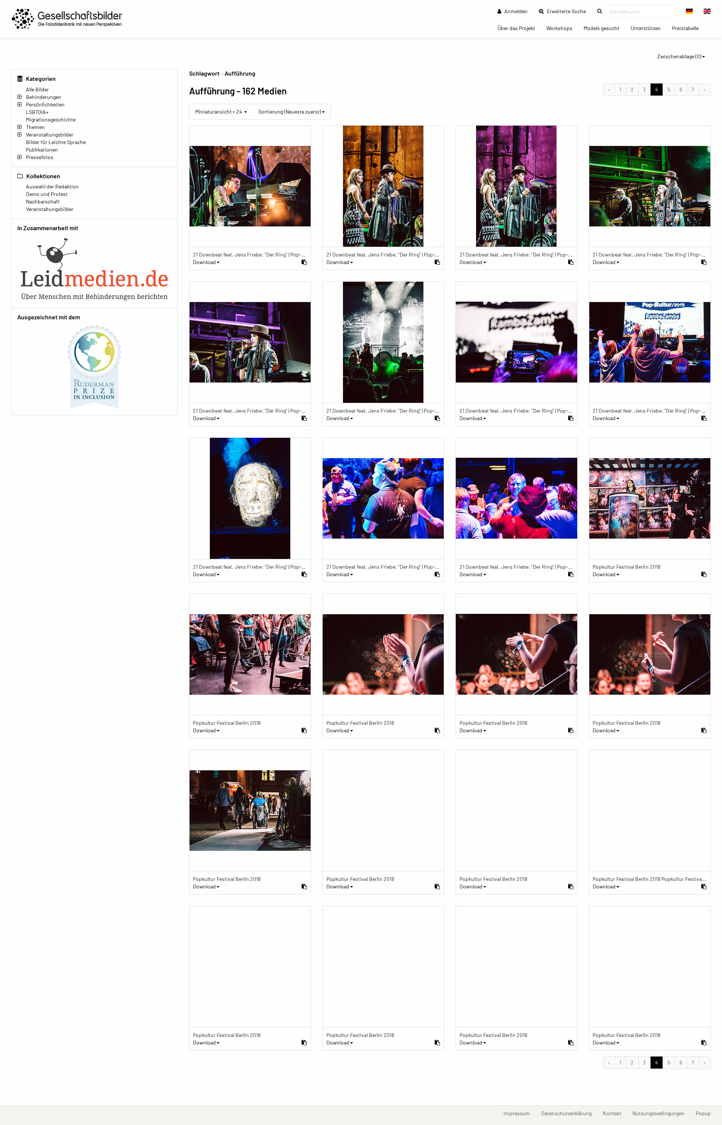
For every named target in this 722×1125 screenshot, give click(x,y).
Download (204, 262)
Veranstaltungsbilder (49, 134)
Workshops (562, 27)
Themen (35, 127)
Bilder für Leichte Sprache (56, 142)
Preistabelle (688, 27)
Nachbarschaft (43, 201)
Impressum (519, 1113)
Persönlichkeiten (45, 104)
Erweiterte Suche (569, 11)
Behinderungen (43, 97)
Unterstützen (648, 27)
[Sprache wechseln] (689, 11)
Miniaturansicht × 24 (219, 111)
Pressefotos (39, 157)
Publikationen (42, 149)
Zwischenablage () (679, 56)
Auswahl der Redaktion (52, 186)
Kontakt (615, 1113)
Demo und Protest (47, 194)
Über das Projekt (519, 27)
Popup (706, 1113)
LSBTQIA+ (37, 112)
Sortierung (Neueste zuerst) (289, 111)
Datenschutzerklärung (569, 1113)
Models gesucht (604, 27)
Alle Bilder (37, 89)
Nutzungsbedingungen (661, 1113)
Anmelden (515, 11)
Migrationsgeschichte (51, 119)
